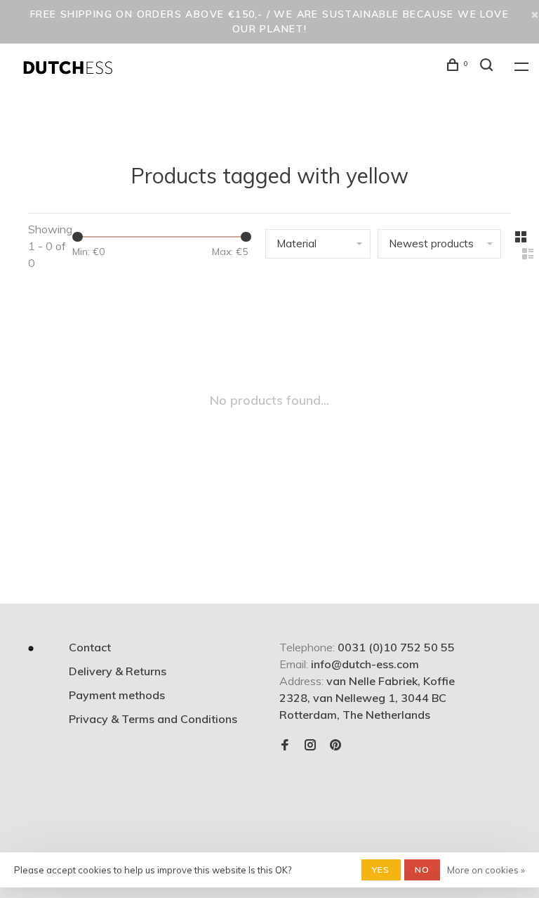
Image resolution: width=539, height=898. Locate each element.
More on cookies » (486, 870)
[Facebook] (285, 745)
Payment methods (117, 695)
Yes (381, 869)
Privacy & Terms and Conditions (153, 719)
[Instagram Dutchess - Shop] (310, 745)
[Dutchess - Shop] (31, 648)
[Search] (488, 66)
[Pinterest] (335, 745)
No (422, 869)
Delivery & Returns (117, 671)
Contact (90, 647)
